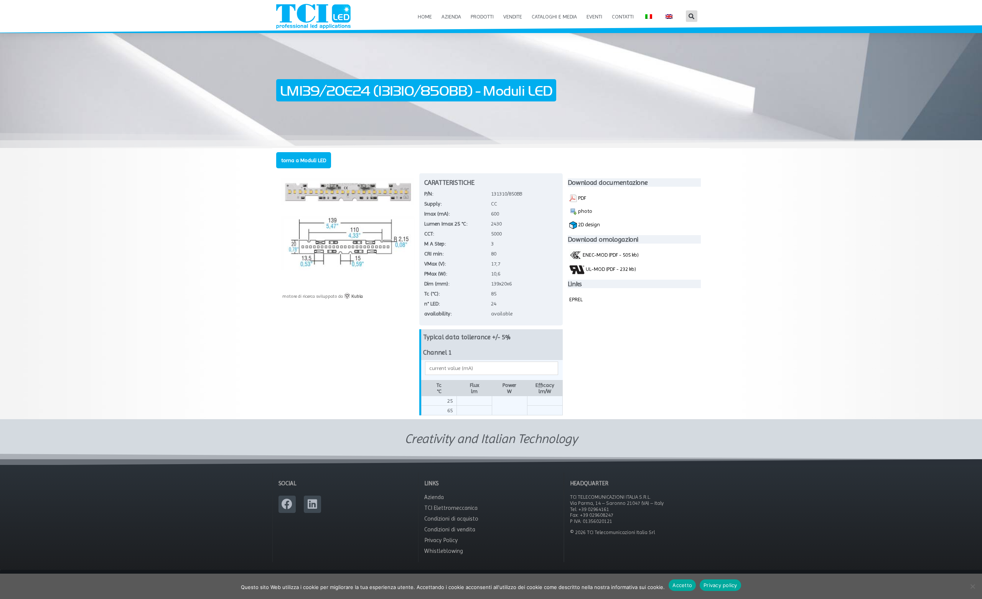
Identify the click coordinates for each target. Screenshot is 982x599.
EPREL (576, 299)
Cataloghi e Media (554, 16)
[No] (972, 586)
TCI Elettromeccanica (451, 507)
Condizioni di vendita (449, 529)
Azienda (451, 16)
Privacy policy (720, 585)
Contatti (623, 16)
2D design (588, 224)
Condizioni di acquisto (451, 518)
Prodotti (482, 16)
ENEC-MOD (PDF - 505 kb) (610, 255)
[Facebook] (287, 504)
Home (425, 16)
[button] (691, 16)
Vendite (512, 16)
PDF (581, 198)
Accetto (682, 585)
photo (584, 211)
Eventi (594, 16)
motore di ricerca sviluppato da (322, 296)
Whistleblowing (443, 551)
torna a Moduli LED (303, 160)
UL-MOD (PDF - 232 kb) (610, 269)
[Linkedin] (312, 504)
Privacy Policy (441, 540)
